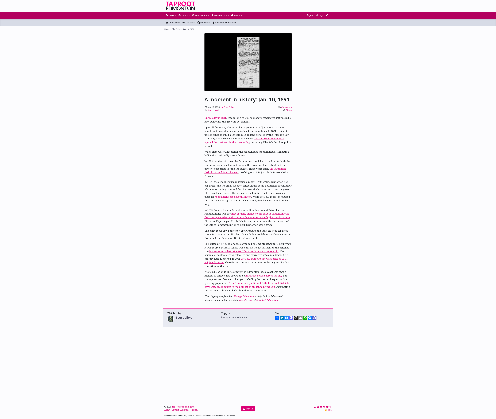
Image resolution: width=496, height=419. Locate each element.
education (242, 317)
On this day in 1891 (215, 117)
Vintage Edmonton (244, 296)
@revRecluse (246, 300)
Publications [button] (201, 15)
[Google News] (315, 406)
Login (321, 15)
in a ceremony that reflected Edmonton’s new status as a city (244, 251)
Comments (286, 107)
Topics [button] (184, 15)
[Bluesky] (327, 406)
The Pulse (190, 22)
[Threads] (330, 406)
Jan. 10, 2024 (188, 29)
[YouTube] (321, 406)
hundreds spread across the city (263, 275)
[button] (328, 15)
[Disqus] (248, 366)
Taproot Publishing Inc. (183, 406)
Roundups (205, 22)
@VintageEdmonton (267, 300)
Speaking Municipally (225, 22)
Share (289, 110)
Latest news (174, 22)
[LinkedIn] (318, 406)
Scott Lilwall (213, 110)
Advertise (184, 409)
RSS (330, 409)
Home (166, 29)
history (224, 317)
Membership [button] (220, 15)
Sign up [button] (249, 408)
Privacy (194, 409)
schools (232, 317)
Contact (175, 409)
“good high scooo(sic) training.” (233, 196)
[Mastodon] (324, 406)
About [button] (237, 15)
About (167, 409)
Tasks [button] (171, 15)
